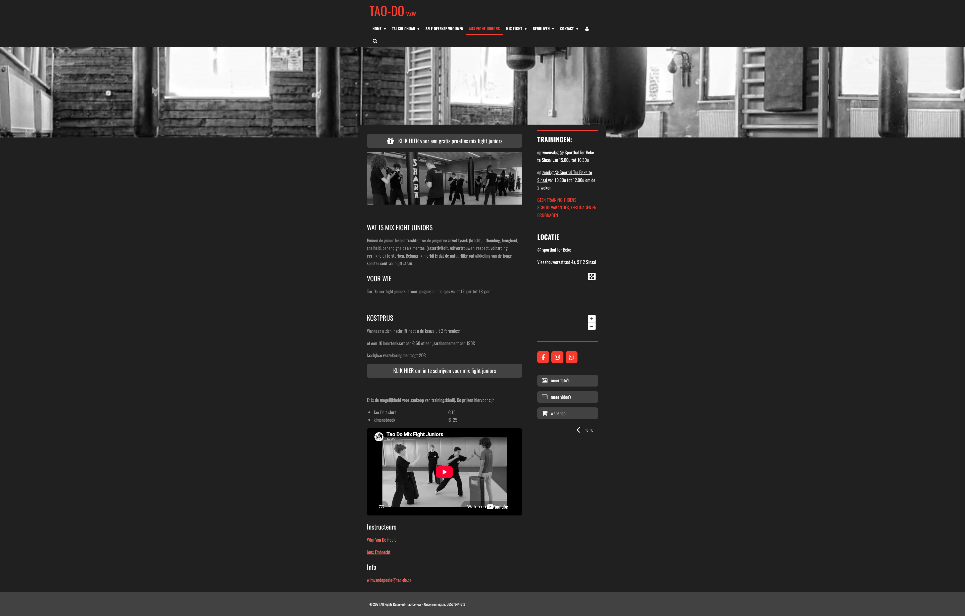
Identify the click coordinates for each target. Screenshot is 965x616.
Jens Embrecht (379, 552)
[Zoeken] (375, 41)
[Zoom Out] (592, 326)
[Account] (587, 28)
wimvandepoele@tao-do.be (389, 580)
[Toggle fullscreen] (592, 276)
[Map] (567, 301)
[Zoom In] (592, 318)
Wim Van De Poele (382, 539)
